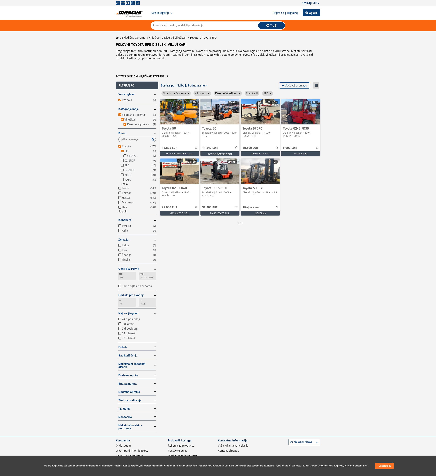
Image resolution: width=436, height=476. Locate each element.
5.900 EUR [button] (290, 147)
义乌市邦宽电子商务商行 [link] (220, 153)
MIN (120, 274)
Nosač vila (125, 417)
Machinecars (300, 153)
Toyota (194, 37)
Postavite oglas (177, 451)
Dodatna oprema (129, 392)
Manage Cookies (318, 465)
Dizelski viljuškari (175, 37)
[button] (137, 85)
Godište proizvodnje (131, 295)
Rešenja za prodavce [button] (181, 445)
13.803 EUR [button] (169, 147)
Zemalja (123, 239)
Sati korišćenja (127, 355)
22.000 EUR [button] (169, 207)
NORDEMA (260, 213)
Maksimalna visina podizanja (130, 427)
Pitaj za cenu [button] (251, 207)
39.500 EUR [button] (210, 207)
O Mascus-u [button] (123, 445)
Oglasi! (313, 13)
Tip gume (124, 408)
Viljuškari (155, 37)
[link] (179, 111)
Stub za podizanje (129, 400)
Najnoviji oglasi (128, 313)
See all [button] (125, 184)
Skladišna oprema (133, 37)
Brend (122, 133)
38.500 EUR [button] (250, 147)
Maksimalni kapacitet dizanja (131, 365)
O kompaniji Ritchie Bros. (132, 451)
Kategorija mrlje (128, 109)
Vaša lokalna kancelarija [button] (233, 445)
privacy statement (345, 465)
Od (120, 300)
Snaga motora (127, 383)
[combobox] (290, 442)
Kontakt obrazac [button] (228, 451)
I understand (384, 465)
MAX (141, 274)
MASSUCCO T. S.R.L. (260, 153)
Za (140, 300)
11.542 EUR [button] (210, 147)
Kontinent (124, 220)
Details (122, 347)
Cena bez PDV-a (128, 268)
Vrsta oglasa (126, 94)
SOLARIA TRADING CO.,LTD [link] (179, 153)
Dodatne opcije (128, 375)
